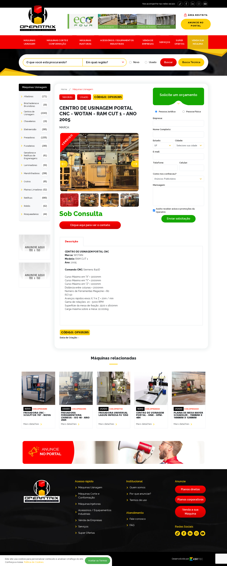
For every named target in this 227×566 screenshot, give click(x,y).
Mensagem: (159, 185)
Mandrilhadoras (35, 173)
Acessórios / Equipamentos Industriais (117, 42)
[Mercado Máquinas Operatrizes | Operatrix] (42, 18)
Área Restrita (198, 15)
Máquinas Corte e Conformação (57, 42)
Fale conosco (138, 518)
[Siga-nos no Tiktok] (179, 3)
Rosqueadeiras (35, 214)
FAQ (132, 525)
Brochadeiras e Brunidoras (35, 104)
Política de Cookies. (34, 562)
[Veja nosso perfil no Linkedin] (192, 3)
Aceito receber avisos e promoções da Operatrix (175, 210)
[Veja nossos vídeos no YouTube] (205, 3)
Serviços (164, 42)
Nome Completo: (162, 129)
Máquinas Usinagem (29, 42)
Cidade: (179, 140)
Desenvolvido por (181, 559)
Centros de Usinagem (35, 113)
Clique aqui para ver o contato (90, 225)
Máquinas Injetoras (85, 42)
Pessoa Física (193, 111)
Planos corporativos (190, 499)
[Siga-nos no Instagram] (198, 3)
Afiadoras (35, 96)
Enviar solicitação (178, 218)
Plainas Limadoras (35, 189)
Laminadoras (35, 165)
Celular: (183, 162)
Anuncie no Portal (196, 24)
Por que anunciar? (140, 493)
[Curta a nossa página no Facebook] (186, 3)
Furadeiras (35, 146)
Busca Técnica (191, 62)
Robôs (35, 206)
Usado (153, 62)
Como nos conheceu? (164, 174)
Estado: (157, 140)
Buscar (168, 62)
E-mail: (156, 151)
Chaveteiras (35, 121)
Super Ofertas (179, 42)
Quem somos (137, 487)
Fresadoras (35, 137)
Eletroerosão (35, 129)
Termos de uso (138, 500)
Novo (136, 62)
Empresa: (158, 118)
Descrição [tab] (71, 241)
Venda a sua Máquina (190, 511)
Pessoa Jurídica (167, 111)
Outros (35, 181)
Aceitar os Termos (97, 560)
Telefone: (158, 162)
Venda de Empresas (148, 42)
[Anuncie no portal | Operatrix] (113, 452)
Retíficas (35, 198)
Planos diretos (190, 489)
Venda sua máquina (198, 42)
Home (64, 89)
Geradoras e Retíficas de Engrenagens (35, 155)
